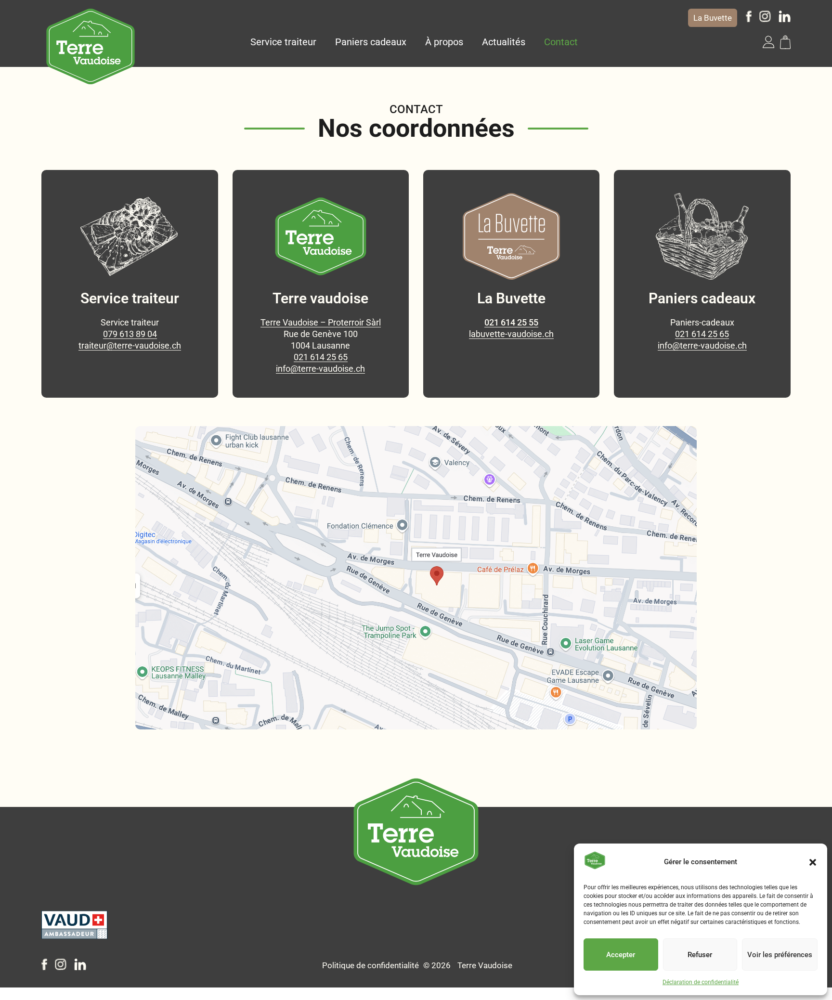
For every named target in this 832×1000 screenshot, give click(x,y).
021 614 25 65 (321, 357)
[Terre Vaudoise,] (90, 46)
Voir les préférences (779, 954)
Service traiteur (283, 42)
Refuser (700, 954)
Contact (561, 42)
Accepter (620, 954)
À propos (444, 42)
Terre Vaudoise (484, 965)
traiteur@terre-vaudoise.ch (129, 345)
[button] (813, 862)
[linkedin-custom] (785, 19)
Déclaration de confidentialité (701, 982)
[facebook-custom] (749, 19)
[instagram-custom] (765, 19)
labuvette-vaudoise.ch (511, 334)
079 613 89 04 (130, 334)
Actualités (503, 42)
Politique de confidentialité (370, 965)
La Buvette (712, 18)
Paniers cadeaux (370, 42)
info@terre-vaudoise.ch (320, 369)
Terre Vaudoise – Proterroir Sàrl (320, 322)
